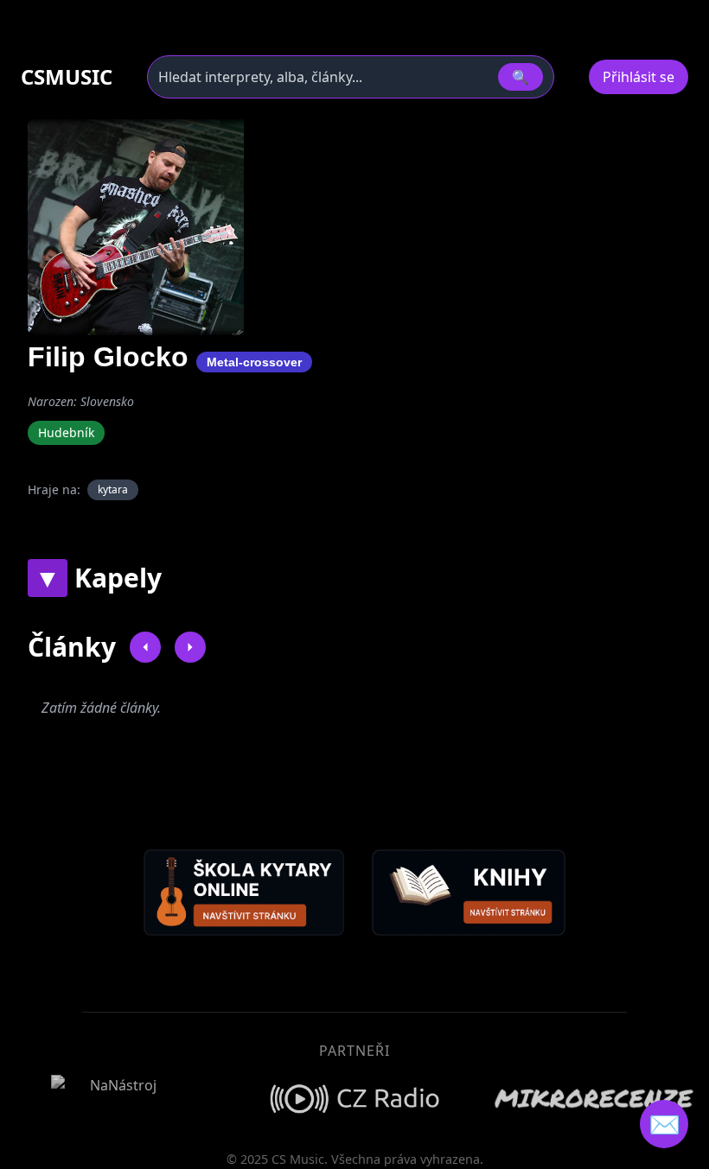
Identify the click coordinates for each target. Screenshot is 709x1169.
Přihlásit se (638, 76)
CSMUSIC (66, 77)
